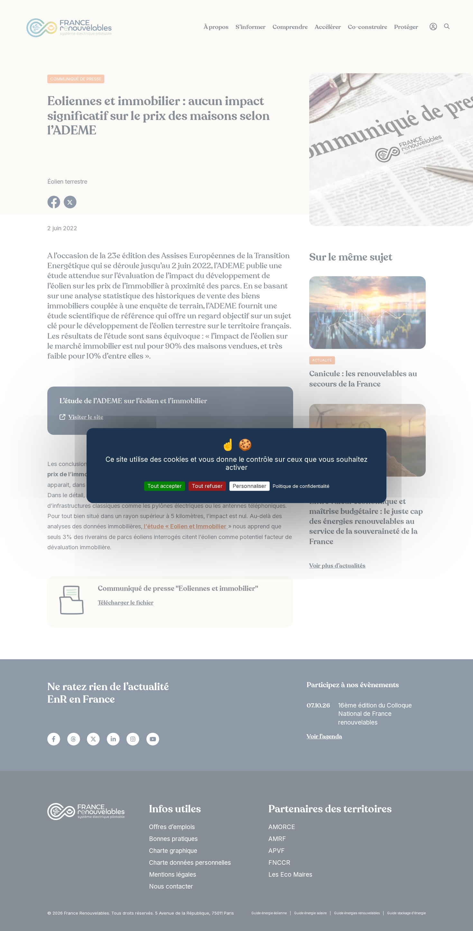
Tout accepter (164, 486)
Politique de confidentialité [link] (301, 486)
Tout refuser (207, 486)
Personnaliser (249, 486)
